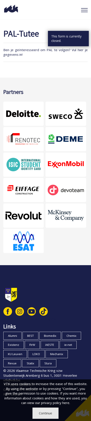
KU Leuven (15, 354)
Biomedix (50, 336)
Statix (30, 363)
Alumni (12, 336)
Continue (45, 413)
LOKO (36, 354)
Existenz (13, 345)
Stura (48, 363)
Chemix (71, 336)
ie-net (68, 345)
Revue (12, 363)
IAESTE (49, 345)
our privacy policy (48, 403)
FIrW (32, 345)
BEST (30, 336)
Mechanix (56, 354)
